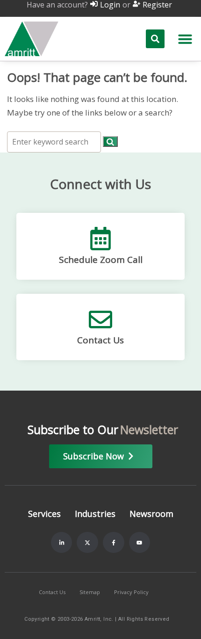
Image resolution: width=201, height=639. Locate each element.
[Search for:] (55, 141)
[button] (185, 39)
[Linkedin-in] (61, 542)
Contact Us (100, 340)
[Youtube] (140, 542)
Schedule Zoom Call (101, 260)
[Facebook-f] (113, 542)
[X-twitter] (87, 542)
